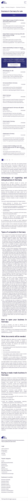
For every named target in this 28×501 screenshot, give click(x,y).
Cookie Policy (4, 451)
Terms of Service (5, 448)
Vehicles (3, 467)
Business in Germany (5, 485)
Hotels (2, 461)
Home (2, 7)
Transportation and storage (7, 473)
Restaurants (4, 464)
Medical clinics (4, 469)
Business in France (5, 484)
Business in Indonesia (5, 487)
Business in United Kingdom (7, 490)
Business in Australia (5, 479)
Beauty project (4, 465)
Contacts (3, 455)
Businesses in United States (7, 492)
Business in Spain (5, 489)
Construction (4, 472)
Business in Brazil (5, 481)
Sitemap (3, 453)
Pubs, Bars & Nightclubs (6, 470)
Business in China (5, 482)
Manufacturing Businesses (7, 462)
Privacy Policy (4, 450)
